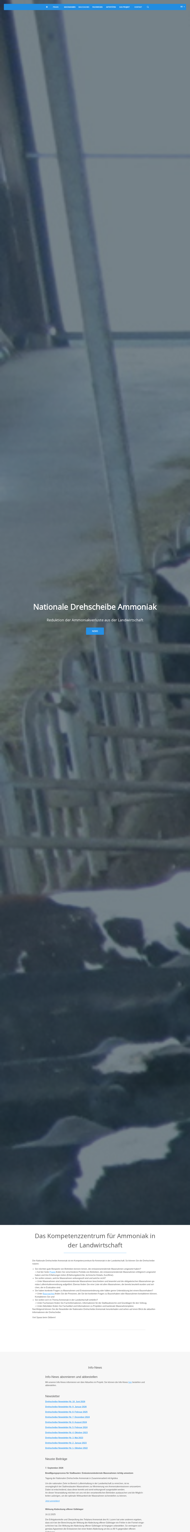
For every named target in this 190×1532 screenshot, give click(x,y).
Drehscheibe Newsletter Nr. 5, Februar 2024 (66, 1427)
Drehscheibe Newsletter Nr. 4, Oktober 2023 (66, 1432)
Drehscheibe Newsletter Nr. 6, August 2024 (66, 1422)
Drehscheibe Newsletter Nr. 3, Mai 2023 (64, 1438)
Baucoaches (84, 7)
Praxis (56, 7)
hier (130, 1382)
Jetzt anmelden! (52, 1501)
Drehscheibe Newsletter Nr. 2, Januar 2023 (66, 1443)
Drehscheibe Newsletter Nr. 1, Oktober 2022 (66, 1448)
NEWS (95, 631)
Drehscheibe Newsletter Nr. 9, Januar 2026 (66, 1407)
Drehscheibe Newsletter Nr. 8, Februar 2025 (66, 1412)
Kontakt (138, 7)
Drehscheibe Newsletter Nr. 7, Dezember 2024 (67, 1417)
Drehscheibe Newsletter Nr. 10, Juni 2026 (65, 1401)
